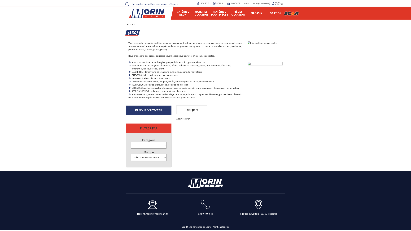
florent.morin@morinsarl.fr (152, 213)
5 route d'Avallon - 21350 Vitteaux (258, 213)
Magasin (256, 13)
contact (235, 3)
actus (219, 3)
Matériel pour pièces (219, 13)
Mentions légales (221, 226)
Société (204, 3)
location (274, 13)
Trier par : (191, 110)
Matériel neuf (182, 13)
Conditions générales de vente (196, 226)
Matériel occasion (201, 13)
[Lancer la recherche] (127, 4)
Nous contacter (150, 110)
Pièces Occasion (238, 13)
